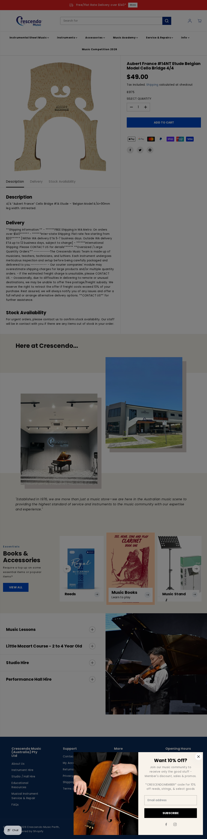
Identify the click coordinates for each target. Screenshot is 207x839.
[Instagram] (175, 824)
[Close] (198, 756)
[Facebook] (166, 824)
